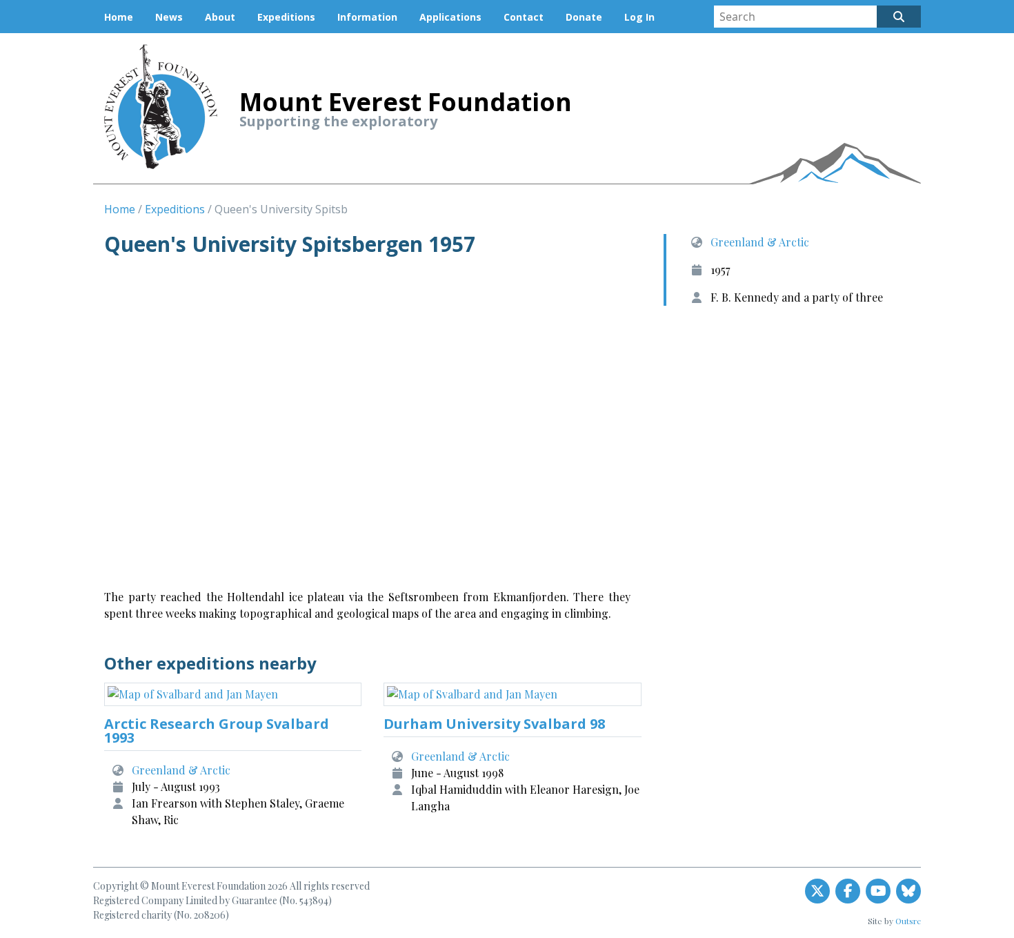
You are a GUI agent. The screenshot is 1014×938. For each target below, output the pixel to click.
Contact (524, 16)
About (220, 16)
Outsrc (908, 920)
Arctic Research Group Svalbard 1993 (216, 730)
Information (367, 16)
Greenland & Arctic (759, 242)
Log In (639, 16)
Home (118, 16)
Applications (450, 16)
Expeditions (286, 16)
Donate (584, 16)
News (169, 16)
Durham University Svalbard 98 (494, 723)
